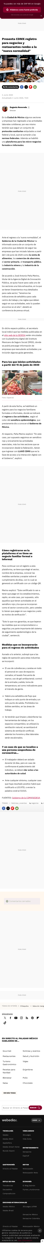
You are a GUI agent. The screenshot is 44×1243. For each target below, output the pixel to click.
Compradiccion (9, 1193)
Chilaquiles (24, 1006)
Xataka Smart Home (11, 1147)
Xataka (5, 1135)
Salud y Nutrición (31, 1056)
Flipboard (30, 87)
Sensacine (27, 1152)
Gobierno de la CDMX (22, 797)
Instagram (21, 1018)
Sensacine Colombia (31, 1218)
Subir (34, 1120)
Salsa (5, 1083)
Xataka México (9, 1207)
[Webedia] (9, 1122)
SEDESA (36, 797)
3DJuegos (27, 1135)
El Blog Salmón (29, 1186)
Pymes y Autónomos (31, 1190)
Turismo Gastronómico (9, 1063)
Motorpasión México (31, 1226)
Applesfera (7, 1143)
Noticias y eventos (19, 803)
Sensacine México (30, 1214)
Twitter (26, 87)
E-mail (35, 87)
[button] (19, 107)
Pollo (25, 1078)
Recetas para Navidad (9, 1071)
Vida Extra (27, 1139)
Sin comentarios (11, 87)
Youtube (16, 1018)
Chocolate (28, 1083)
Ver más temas (9, 1093)
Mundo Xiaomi (9, 1151)
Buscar (33, 1108)
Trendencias (8, 1186)
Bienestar (7, 1078)
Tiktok (5, 1022)
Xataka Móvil (8, 1139)
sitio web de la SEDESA (15, 335)
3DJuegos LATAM (30, 1207)
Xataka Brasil (8, 1210)
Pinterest (32, 1018)
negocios (34, 803)
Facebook (21, 87)
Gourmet (7, 1051)
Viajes (25, 1061)
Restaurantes (9, 1056)
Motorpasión (28, 1169)
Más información (25, 1240)
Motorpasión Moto (30, 1173)
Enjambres (28, 1069)
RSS (27, 1018)
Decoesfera (7, 1190)
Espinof (26, 1156)
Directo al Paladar (10, 1169)
